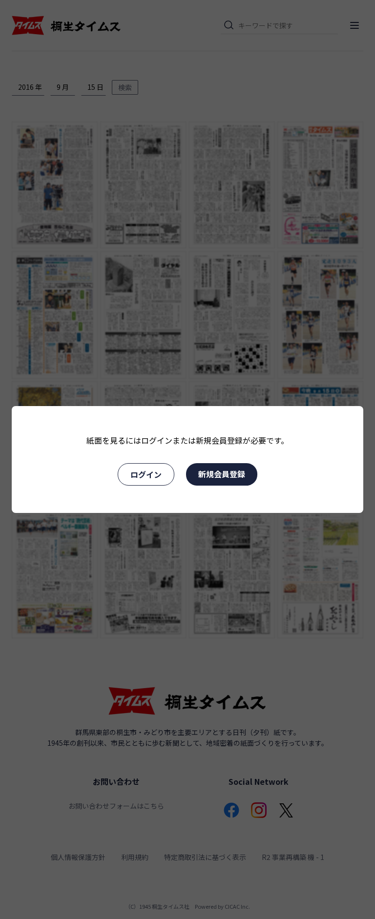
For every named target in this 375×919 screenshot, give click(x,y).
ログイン (146, 474)
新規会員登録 (221, 474)
